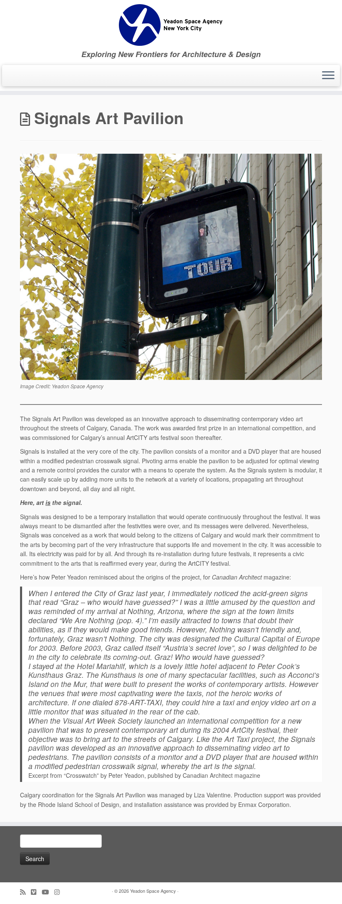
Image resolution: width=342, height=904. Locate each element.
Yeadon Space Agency (153, 890)
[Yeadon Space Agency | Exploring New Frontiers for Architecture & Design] (171, 25)
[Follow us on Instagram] (59, 891)
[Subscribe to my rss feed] (25, 891)
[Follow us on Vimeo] (36, 891)
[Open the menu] (328, 76)
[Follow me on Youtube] (48, 891)
